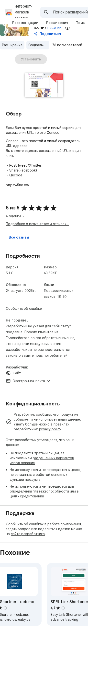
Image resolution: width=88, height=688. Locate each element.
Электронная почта (29, 381)
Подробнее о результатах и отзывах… (37, 224)
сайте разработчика (28, 534)
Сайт (17, 373)
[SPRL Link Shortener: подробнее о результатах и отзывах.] (63, 608)
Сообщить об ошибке (24, 308)
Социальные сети (38, 45)
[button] (44, 85)
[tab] (25, 22)
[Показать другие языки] (65, 297)
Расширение (12, 45)
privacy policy (50, 429)
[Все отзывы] (19, 237)
